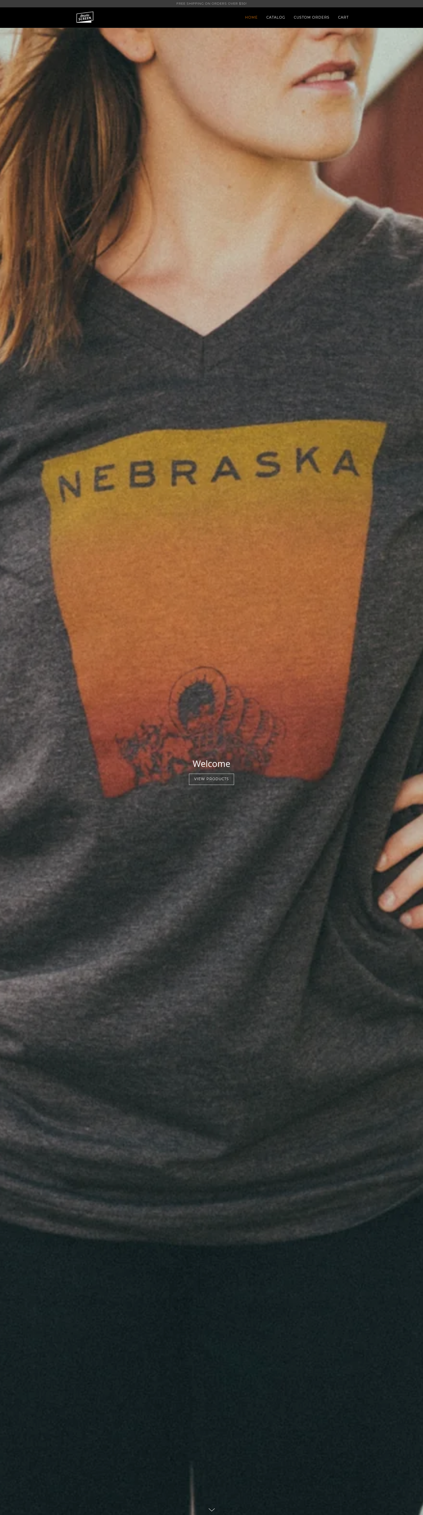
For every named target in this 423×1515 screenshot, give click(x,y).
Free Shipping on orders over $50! (211, 3)
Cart (343, 17)
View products (211, 779)
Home (251, 17)
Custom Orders (311, 17)
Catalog (275, 17)
